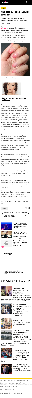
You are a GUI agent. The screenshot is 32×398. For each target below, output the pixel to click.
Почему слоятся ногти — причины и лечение (22, 214)
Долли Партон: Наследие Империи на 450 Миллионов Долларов (21, 323)
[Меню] (29, 2)
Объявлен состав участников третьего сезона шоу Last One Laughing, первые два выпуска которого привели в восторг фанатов (15, 355)
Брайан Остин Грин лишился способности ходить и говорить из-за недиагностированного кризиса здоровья (20, 235)
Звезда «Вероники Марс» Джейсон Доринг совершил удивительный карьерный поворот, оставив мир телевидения (22, 309)
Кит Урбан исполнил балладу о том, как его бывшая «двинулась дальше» (20, 225)
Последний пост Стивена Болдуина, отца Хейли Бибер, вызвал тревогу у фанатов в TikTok (21, 243)
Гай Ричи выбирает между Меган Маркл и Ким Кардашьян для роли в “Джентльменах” (22, 367)
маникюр (3, 28)
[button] (26, 2)
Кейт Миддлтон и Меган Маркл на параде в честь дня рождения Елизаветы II (8, 214)
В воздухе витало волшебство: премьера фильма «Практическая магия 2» (13, 272)
